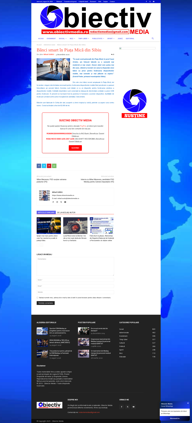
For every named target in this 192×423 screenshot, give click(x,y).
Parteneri (93, 1)
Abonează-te (175, 418)
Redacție (59, 1)
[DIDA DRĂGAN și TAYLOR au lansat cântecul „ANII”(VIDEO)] (42, 343)
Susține (105, 1)
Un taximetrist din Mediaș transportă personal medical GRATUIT (101, 353)
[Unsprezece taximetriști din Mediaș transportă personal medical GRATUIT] (83, 342)
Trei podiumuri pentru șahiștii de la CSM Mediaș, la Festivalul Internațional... (61, 353)
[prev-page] (38, 245)
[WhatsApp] (54, 166)
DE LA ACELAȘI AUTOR (66, 213)
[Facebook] (146, 1)
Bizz (71, 38)
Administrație (49, 45)
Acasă (39, 45)
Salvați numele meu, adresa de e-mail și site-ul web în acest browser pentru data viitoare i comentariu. (75, 297)
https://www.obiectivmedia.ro (63, 195)
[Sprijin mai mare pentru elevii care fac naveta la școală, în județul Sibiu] (49, 225)
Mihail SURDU (49, 54)
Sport (110, 38)
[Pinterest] (49, 166)
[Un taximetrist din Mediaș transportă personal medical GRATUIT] (83, 354)
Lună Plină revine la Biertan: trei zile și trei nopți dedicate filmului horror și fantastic (74, 238)
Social (62, 38)
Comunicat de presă (70, 1)
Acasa (41, 38)
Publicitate (97, 38)
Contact (112, 1)
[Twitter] (150, 1)
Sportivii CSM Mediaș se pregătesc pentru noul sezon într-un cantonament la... (60, 331)
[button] (152, 39)
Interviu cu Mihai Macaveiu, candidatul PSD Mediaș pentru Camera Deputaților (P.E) (97, 180)
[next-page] (41, 245)
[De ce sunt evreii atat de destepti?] (83, 331)
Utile (99, 1)
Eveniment (51, 38)
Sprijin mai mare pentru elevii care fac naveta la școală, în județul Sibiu (47, 238)
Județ (120, 38)
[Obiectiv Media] (96, 19)
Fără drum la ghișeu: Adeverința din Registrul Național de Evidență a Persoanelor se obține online (102, 238)
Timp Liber (82, 38)
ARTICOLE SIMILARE (46, 213)
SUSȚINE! (75, 148)
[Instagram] (58, 202)
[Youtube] (153, 1)
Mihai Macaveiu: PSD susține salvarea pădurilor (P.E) (51, 180)
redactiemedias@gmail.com (89, 412)
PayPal (83, 126)
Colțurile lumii (83, 1)
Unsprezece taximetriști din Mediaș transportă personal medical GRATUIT (100, 341)
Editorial (130, 38)
